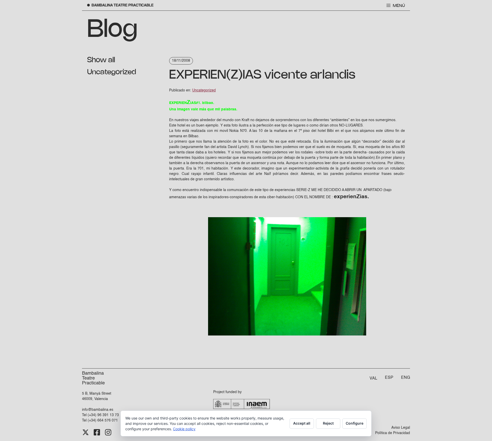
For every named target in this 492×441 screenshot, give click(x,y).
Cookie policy (184, 429)
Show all (101, 60)
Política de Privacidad (392, 433)
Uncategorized (111, 72)
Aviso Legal (400, 427)
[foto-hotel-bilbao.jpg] (287, 334)
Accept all (301, 423)
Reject (328, 423)
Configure (354, 423)
